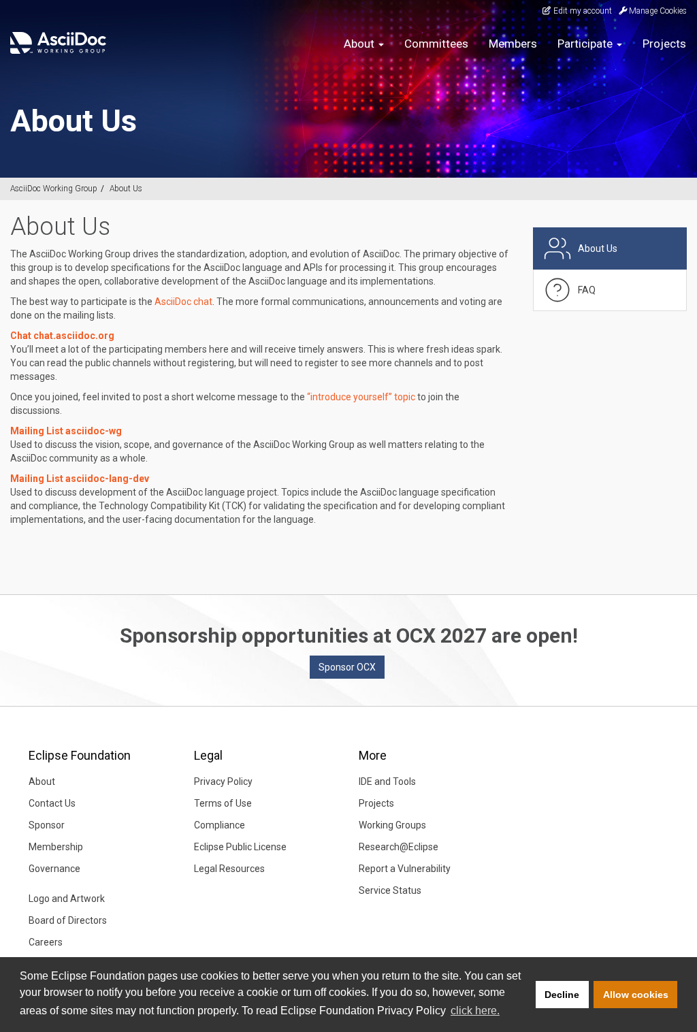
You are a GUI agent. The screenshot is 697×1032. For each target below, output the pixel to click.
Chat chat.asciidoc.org (62, 335)
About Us (126, 188)
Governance (54, 868)
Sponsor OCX (347, 667)
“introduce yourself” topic (361, 396)
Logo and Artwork (67, 898)
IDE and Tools (387, 781)
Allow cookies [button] (635, 994)
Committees (436, 43)
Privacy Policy (223, 781)
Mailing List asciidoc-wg (66, 430)
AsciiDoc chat (183, 301)
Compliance (219, 825)
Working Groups (392, 825)
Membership (56, 846)
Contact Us (52, 803)
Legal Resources (229, 868)
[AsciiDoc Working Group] (58, 43)
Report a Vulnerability (405, 868)
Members (513, 43)
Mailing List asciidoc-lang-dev (79, 478)
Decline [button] (562, 994)
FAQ (587, 290)
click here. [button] (475, 1010)
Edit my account (581, 11)
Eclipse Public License (240, 846)
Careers (46, 942)
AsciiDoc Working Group (53, 188)
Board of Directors (68, 920)
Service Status (390, 890)
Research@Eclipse (398, 846)
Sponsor (47, 825)
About (42, 781)
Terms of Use (223, 803)
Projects (664, 43)
